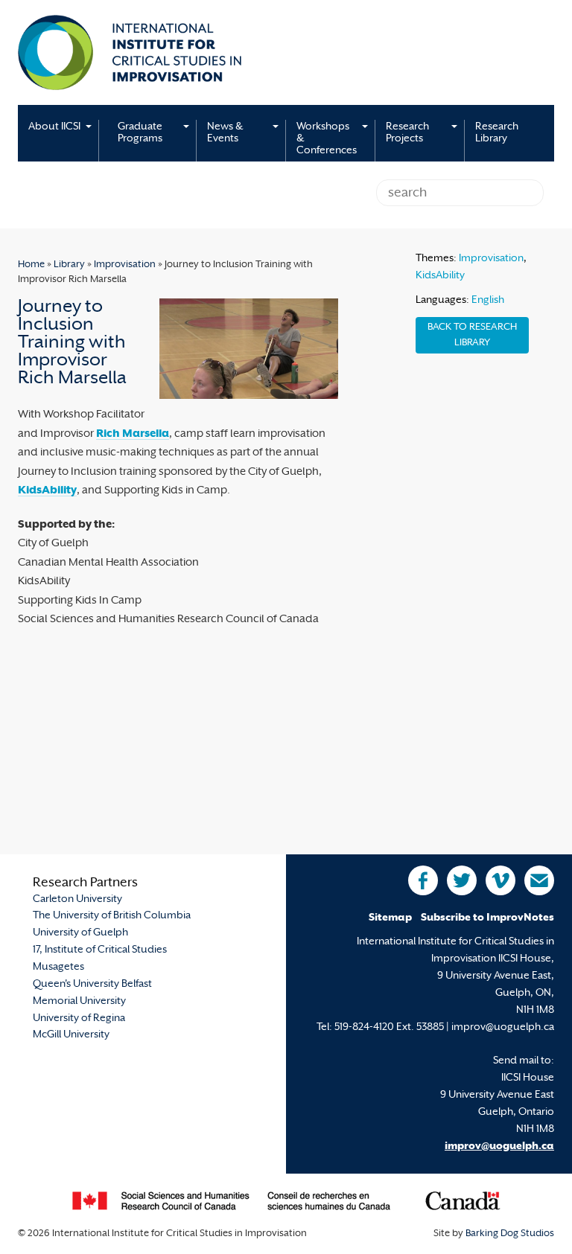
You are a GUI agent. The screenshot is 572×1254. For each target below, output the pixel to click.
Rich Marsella (132, 434)
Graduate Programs (140, 133)
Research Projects (407, 133)
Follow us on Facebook (423, 880)
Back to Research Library (472, 335)
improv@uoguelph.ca (499, 1146)
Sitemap (390, 918)
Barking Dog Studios (509, 1233)
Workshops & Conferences (326, 139)
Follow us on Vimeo (500, 880)
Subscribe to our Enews (539, 880)
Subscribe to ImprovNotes (487, 918)
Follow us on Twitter (462, 880)
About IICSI (54, 127)
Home (31, 264)
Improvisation (125, 264)
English (487, 300)
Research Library (496, 133)
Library (69, 264)
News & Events (225, 133)
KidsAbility (47, 491)
